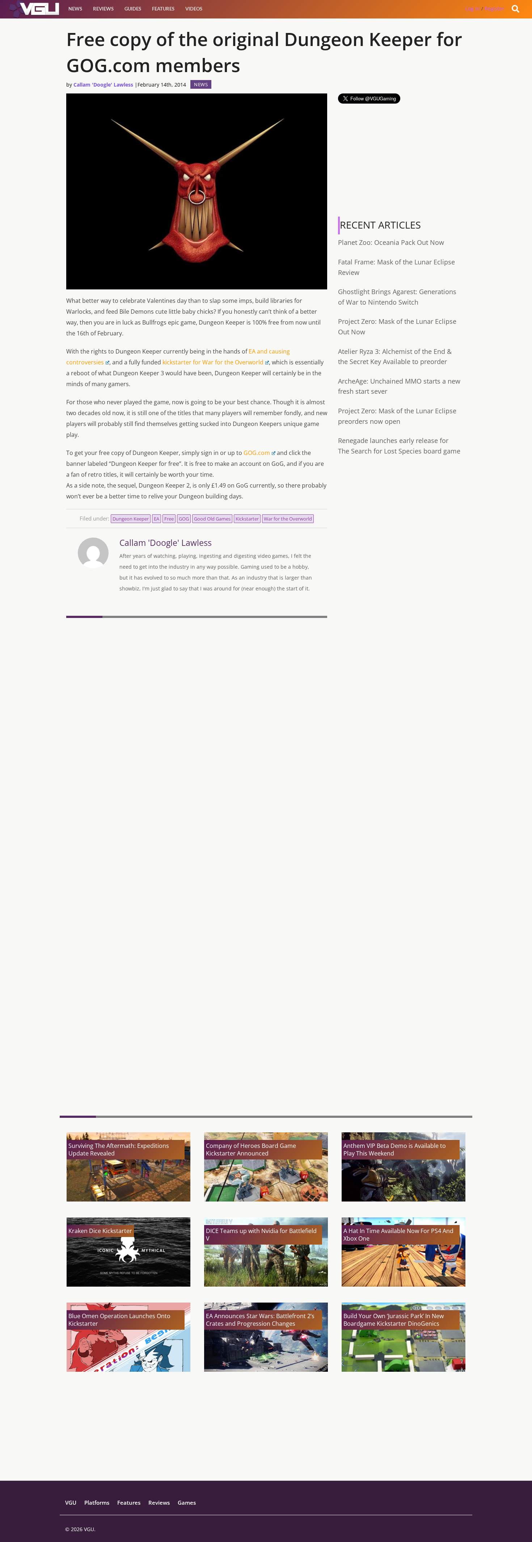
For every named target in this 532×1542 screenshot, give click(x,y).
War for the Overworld (288, 518)
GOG (184, 518)
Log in (472, 8)
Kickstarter (247, 518)
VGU (70, 1502)
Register (494, 8)
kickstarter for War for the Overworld (212, 362)
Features (163, 9)
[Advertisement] (196, 1054)
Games (187, 1502)
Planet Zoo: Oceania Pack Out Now (391, 242)
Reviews (103, 9)
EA (156, 518)
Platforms (96, 1502)
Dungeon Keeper (131, 518)
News (75, 9)
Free (169, 518)
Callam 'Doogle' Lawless (103, 84)
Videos (193, 9)
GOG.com (257, 453)
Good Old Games (212, 518)
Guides (132, 9)
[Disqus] (196, 720)
